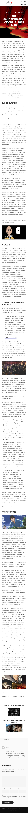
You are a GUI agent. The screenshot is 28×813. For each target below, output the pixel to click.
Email (11, 788)
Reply (9, 760)
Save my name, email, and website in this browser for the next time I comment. (13, 797)
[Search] (21, 2)
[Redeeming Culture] (9, 3)
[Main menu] (25, 2)
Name (3, 788)
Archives (23, 4)
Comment (4, 774)
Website (20, 788)
